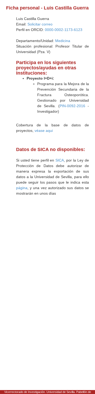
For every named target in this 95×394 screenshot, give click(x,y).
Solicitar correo (40, 24)
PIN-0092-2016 (72, 106)
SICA (59, 160)
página (21, 188)
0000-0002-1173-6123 (63, 30)
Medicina (62, 41)
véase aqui (44, 130)
